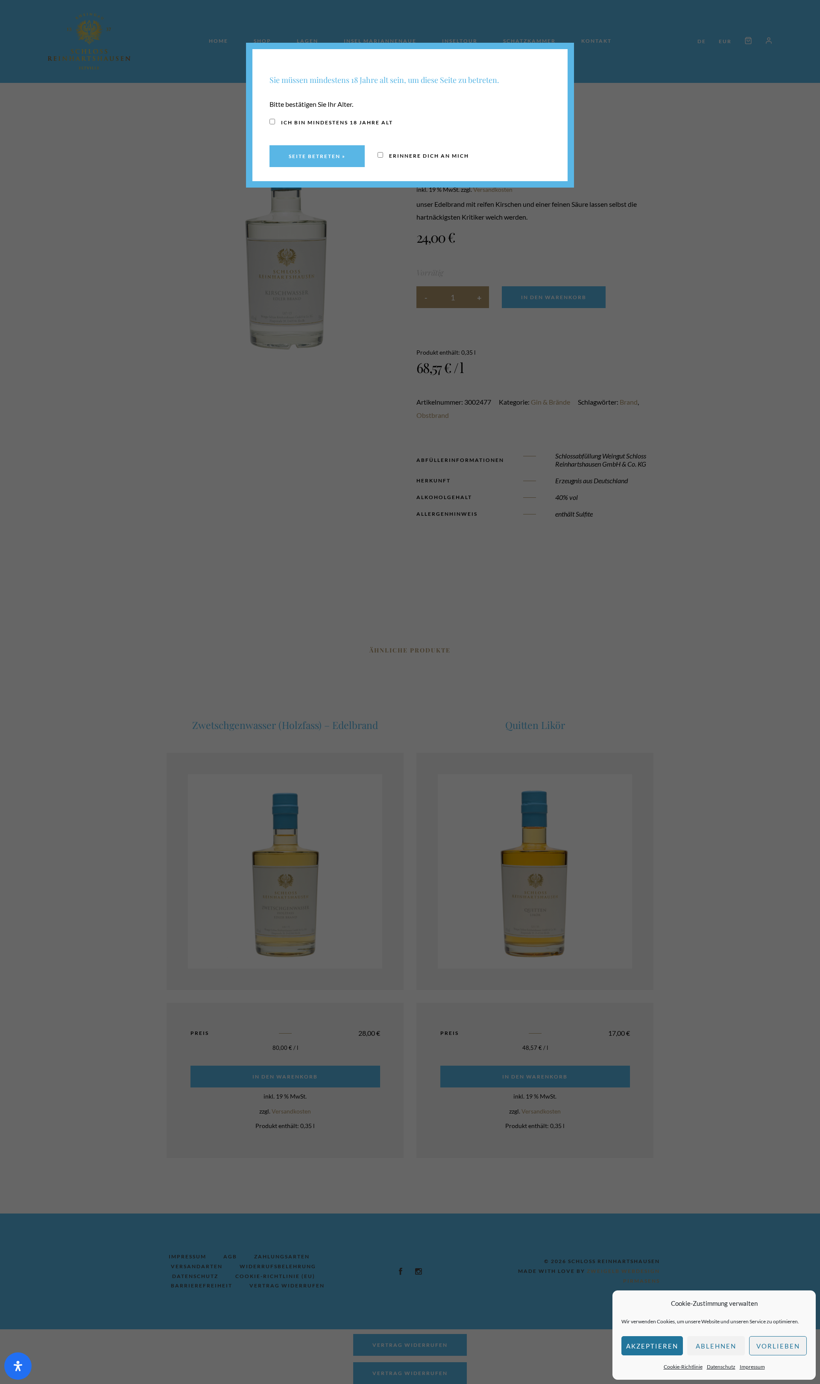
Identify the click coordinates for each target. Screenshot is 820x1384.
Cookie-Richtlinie (683, 1366)
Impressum (752, 1366)
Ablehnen (716, 1346)
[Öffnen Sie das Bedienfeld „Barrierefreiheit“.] (18, 1366)
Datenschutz (721, 1366)
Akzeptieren (652, 1346)
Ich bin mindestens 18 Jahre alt (336, 122)
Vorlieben (778, 1346)
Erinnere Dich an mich (428, 156)
